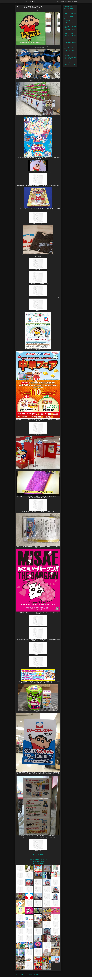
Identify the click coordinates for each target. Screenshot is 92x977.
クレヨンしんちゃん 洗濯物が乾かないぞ (70, 27)
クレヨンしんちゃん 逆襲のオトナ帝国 (70, 47)
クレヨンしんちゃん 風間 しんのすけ (70, 23)
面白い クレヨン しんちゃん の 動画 (70, 17)
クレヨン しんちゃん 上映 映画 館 (70, 14)
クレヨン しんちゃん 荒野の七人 (70, 42)
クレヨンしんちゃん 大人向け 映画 (70, 65)
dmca (58, 1)
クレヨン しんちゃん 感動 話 (38, 861)
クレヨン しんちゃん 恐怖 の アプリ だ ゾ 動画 (38, 859)
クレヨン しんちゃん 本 (68, 33)
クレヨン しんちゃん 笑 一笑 (69, 11)
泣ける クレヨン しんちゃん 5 (70, 8)
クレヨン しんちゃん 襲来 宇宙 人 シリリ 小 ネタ (70, 61)
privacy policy (68, 1)
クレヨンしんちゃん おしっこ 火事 (70, 39)
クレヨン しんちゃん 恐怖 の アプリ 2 (38, 857)
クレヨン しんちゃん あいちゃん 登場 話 (70, 30)
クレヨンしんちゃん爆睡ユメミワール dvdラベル (70, 58)
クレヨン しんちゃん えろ (25, 1)
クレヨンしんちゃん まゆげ (69, 20)
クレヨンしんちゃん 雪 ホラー (70, 50)
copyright (74, 1)
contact (62, 1)
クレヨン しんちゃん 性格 (38, 863)
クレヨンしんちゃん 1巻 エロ (69, 53)
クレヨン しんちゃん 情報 (38, 854)
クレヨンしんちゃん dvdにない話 (70, 36)
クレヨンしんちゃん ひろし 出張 (70, 55)
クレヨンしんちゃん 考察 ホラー (70, 44)
